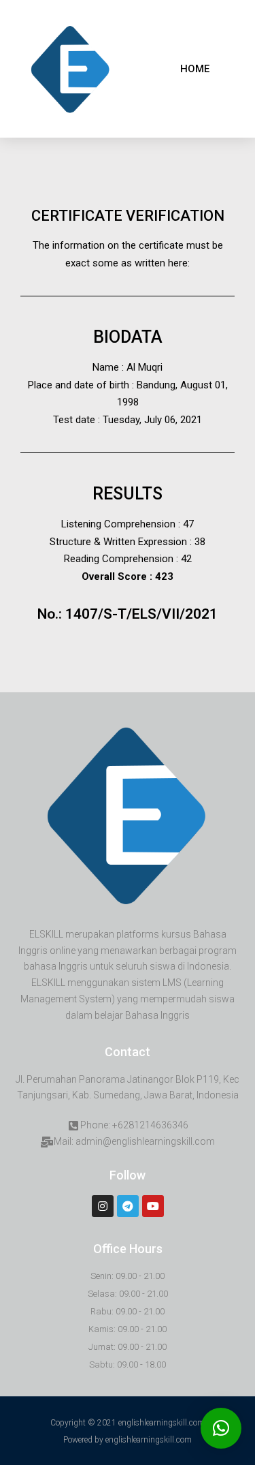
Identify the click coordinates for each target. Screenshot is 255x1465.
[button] (195, 69)
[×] (221, 1428)
